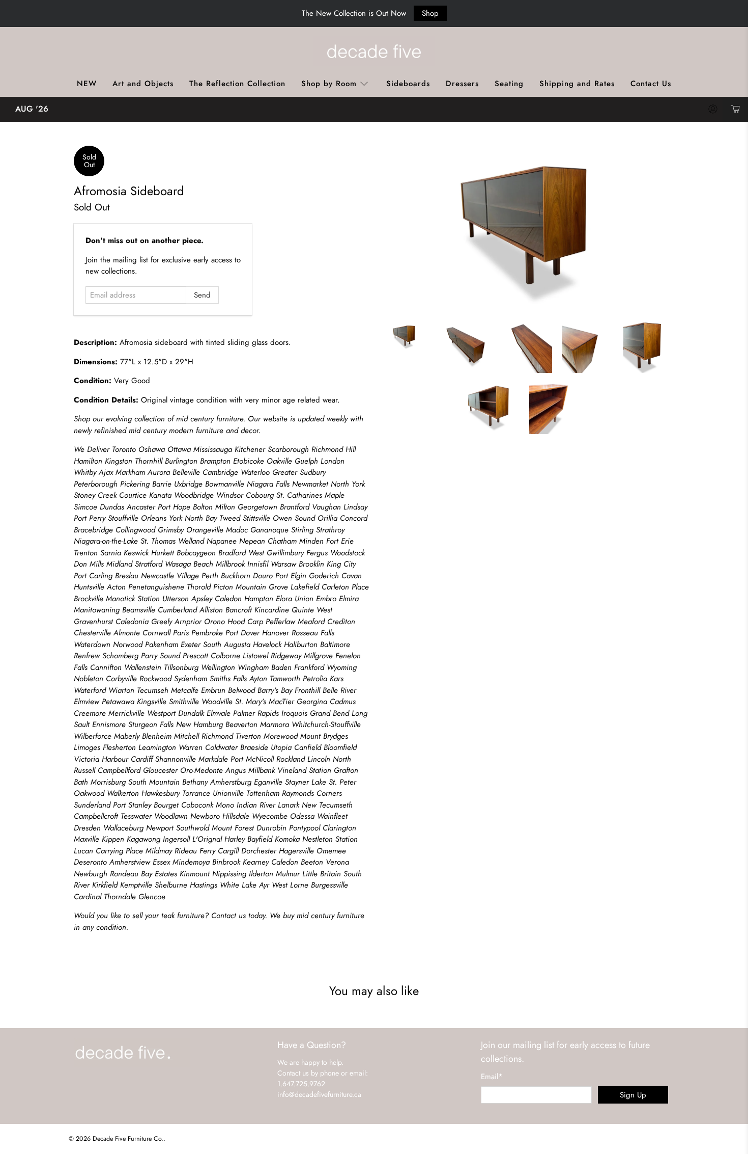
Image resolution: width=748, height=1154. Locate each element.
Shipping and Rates (577, 83)
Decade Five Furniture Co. (128, 1138)
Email (492, 1076)
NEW (87, 83)
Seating (509, 83)
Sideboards (408, 83)
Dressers (462, 83)
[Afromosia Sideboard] (526, 229)
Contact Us (650, 83)
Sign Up (633, 1095)
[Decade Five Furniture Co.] (374, 51)
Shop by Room (329, 83)
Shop (430, 13)
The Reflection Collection (237, 83)
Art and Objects (143, 83)
